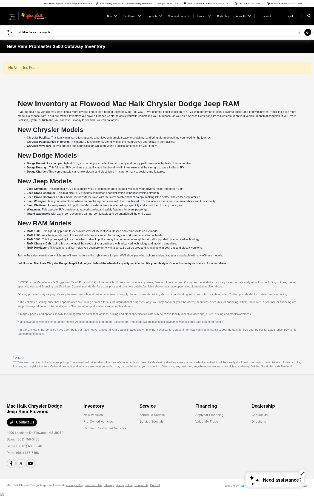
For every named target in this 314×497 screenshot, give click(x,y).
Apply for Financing (209, 415)
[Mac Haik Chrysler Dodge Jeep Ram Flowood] (27, 16)
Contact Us (24, 422)
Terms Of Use (93, 485)
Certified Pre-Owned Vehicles (104, 428)
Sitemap (109, 485)
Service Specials (151, 421)
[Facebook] (11, 463)
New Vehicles (93, 415)
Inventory (93, 406)
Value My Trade (206, 421)
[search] (309, 16)
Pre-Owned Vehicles (98, 421)
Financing (206, 406)
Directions (258, 421)
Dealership (263, 406)
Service (148, 406)
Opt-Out (155, 485)
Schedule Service (152, 415)
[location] (185, 3)
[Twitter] (21, 463)
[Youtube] (30, 463)
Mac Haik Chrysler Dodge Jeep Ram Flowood (35, 485)
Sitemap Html (124, 485)
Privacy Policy (74, 485)
